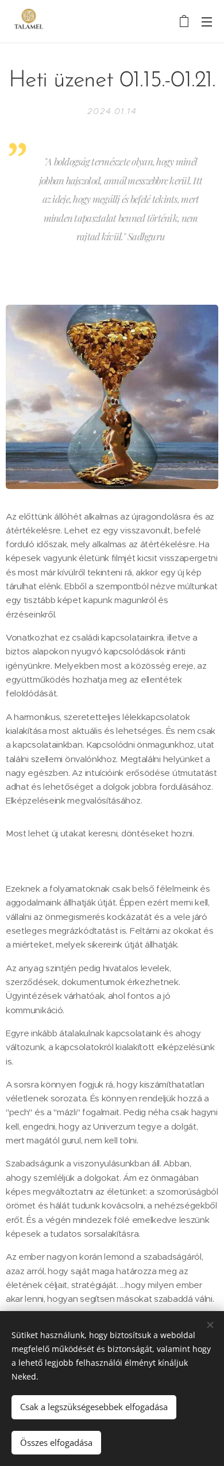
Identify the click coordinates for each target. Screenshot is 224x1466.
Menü (206, 21)
